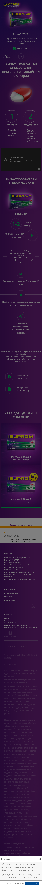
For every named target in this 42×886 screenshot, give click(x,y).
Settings (5, 883)
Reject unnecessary (17, 883)
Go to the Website (32, 883)
